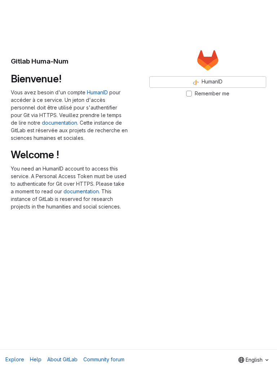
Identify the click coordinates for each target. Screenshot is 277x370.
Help (35, 359)
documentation (59, 123)
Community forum (103, 359)
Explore (14, 359)
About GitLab (62, 359)
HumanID (97, 92)
